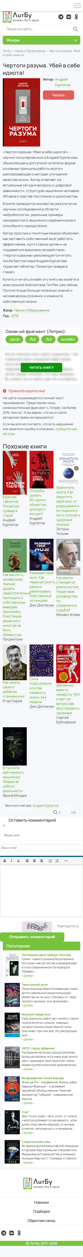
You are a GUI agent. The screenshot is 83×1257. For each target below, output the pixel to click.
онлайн (68, 339)
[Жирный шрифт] (4, 861)
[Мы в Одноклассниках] (76, 17)
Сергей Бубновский (66, 719)
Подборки (41, 1211)
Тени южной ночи (35, 984)
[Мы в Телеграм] (61, 17)
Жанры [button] (13, 40)
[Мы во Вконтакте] (68, 17)
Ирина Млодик (15, 795)
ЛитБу (7, 51)
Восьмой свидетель (36, 1014)
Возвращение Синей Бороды (43, 1078)
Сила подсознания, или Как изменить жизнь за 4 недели (41, 690)
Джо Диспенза (41, 605)
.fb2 (32, 339)
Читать (58, 95)
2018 (14, 315)
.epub (14, 339)
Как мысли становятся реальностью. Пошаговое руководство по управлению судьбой (68, 593)
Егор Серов (12, 700)
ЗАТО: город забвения (38, 1048)
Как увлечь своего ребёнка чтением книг (14, 689)
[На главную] (21, 17)
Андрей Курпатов (10, 522)
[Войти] (5, 5)
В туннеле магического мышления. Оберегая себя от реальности (13, 779)
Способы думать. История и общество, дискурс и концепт (38, 502)
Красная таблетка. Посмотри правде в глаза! (11, 506)
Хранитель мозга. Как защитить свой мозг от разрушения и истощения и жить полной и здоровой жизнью (68, 506)
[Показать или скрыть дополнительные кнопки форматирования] (66, 861)
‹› (28, 975)
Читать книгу (41, 367)
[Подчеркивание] (18, 861)
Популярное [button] (18, 946)
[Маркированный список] (50, 861)
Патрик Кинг (13, 639)
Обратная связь (42, 1220)
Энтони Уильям (62, 531)
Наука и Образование (30, 51)
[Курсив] (11, 861)
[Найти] (75, 29)
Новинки (41, 1202)
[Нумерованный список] (57, 861)
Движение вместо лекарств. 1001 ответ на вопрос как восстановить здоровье (68, 699)
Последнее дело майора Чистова (46, 955)
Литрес (55, 407)
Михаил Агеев (68, 614)
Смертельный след (36, 1142)
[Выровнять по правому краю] (41, 861)
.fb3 (48, 339)
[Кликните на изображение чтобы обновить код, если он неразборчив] (37, 927)
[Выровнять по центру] (34, 861)
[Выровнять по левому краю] (27, 861)
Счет (25, 1112)
